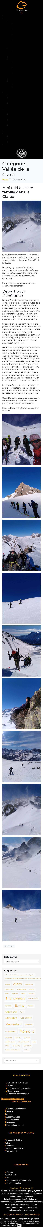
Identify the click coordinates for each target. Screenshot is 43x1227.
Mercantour (13, 1024)
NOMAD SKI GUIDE (21, 1075)
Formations (13, 109)
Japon (15, 78)
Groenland (18, 57)
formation (30, 1006)
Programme (13, 131)
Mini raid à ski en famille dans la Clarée (17, 192)
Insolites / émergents (22, 81)
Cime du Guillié (33, 998)
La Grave (11, 1017)
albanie (7, 984)
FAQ (15, 142)
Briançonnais (15, 998)
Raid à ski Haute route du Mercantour (22, 99)
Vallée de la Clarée (12, 1050)
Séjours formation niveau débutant (22, 115)
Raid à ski (27, 1038)
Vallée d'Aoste (27, 1046)
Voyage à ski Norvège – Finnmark (26, 69)
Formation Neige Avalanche (25, 111)
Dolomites (8, 1006)
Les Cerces (8, 946)
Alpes (17, 984)
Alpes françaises (20, 21)
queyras (8, 1038)
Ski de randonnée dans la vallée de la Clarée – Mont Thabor (27, 43)
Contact (12, 144)
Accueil (11, 15)
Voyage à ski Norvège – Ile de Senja (27, 63)
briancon (31, 993)
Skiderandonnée (10, 1042)
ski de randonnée (24, 1042)
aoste (6, 993)
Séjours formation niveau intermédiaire (22, 121)
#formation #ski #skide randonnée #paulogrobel (19, 975)
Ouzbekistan (10, 1032)
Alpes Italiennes (20, 48)
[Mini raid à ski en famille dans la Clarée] (21, 226)
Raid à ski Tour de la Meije (24, 95)
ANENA (32, 989)
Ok (19, 1225)
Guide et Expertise (16, 133)
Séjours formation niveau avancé (22, 126)
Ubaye (7, 1046)
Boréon (23, 993)
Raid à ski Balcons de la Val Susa (23, 104)
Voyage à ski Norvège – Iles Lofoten (28, 74)
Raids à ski (12, 92)
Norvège (17, 59)
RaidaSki (17, 1038)
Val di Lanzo (16, 1046)
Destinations (13, 18)
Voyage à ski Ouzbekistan (21, 88)
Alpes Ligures (9, 989)
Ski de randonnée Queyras (24, 36)
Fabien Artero (19, 136)
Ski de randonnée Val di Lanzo (26, 52)
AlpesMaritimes (21, 989)
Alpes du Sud (29, 984)
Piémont (26, 1031)
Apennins (15, 993)
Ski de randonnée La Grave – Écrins (28, 25)
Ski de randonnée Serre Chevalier (26, 30)
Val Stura (26, 1050)
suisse (34, 1042)
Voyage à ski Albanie (26, 84)
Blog (15, 139)
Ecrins (19, 1005)
